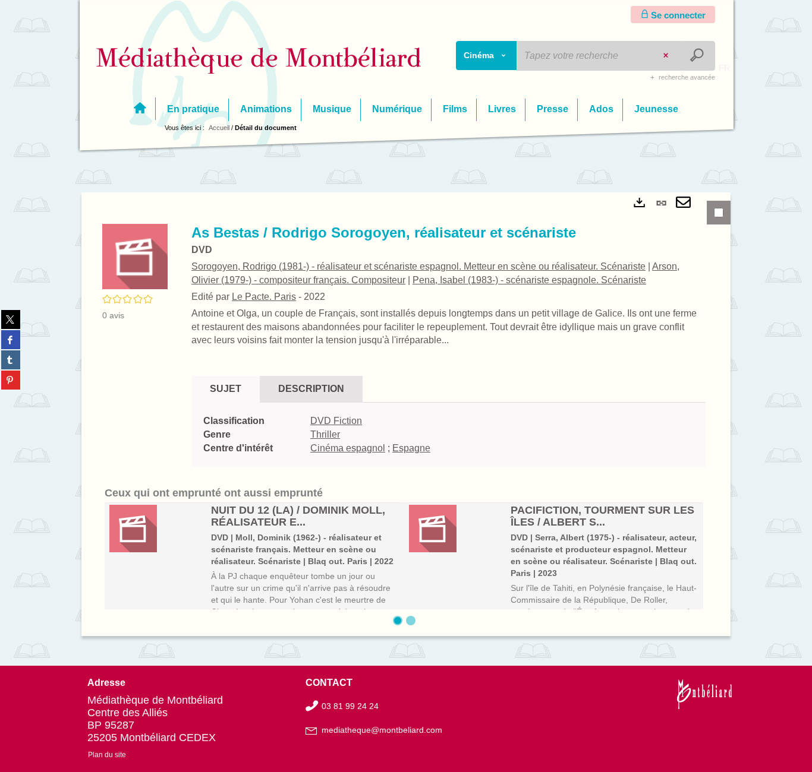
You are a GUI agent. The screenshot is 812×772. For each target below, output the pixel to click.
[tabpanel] (406, 414)
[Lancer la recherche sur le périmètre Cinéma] (698, 56)
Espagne (411, 448)
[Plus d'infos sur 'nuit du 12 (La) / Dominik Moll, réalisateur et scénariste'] (156, 528)
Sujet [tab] (225, 389)
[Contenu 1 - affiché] (397, 620)
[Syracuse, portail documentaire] (258, 60)
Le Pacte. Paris (264, 297)
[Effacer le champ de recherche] (667, 56)
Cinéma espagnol (347, 448)
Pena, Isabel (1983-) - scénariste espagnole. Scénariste (529, 280)
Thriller (325, 434)
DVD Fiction (336, 421)
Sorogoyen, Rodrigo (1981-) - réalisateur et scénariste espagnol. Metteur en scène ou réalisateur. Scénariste (418, 266)
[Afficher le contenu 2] (411, 620)
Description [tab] (311, 389)
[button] (135, 256)
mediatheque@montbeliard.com (382, 730)
